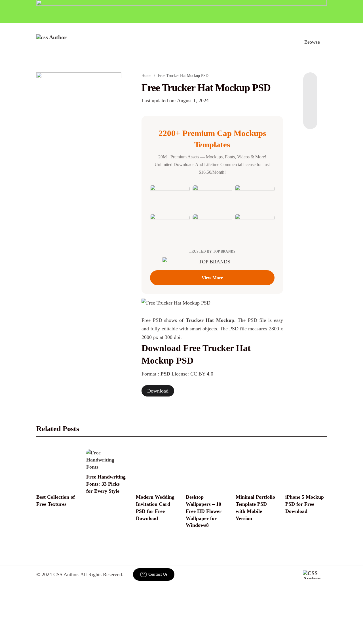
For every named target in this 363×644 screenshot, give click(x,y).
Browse (312, 42)
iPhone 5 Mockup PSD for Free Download (304, 504)
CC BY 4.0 (201, 374)
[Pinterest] (310, 106)
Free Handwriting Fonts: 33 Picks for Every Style (106, 484)
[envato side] (78, 157)
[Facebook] (310, 83)
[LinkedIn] (310, 95)
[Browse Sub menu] (325, 42)
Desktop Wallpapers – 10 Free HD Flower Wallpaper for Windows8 (203, 511)
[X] (310, 118)
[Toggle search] (287, 42)
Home (146, 76)
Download (157, 391)
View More (212, 277)
